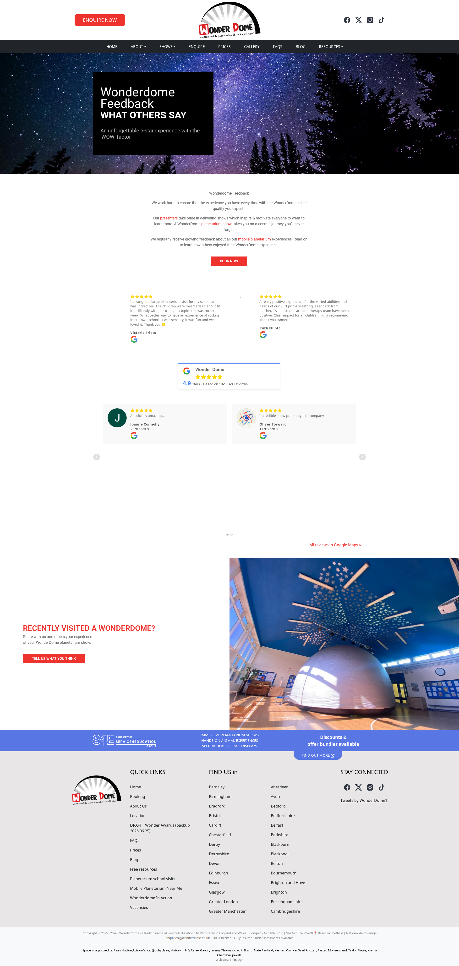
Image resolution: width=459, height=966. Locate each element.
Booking (137, 796)
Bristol (215, 815)
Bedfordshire (283, 815)
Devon (215, 863)
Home (111, 46)
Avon (275, 796)
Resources (329, 46)
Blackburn (280, 844)
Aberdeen (280, 787)
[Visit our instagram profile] (370, 20)
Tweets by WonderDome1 (363, 800)
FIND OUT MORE (316, 755)
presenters (169, 218)
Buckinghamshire (287, 901)
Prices (224, 46)
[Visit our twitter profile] (358, 20)
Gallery (252, 46)
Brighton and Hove (288, 882)
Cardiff (215, 825)
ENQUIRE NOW (100, 20)
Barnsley (216, 787)
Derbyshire (219, 854)
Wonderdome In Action (151, 898)
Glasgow (217, 892)
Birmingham (220, 796)
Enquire (197, 46)
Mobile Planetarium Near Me (156, 888)
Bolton (277, 863)
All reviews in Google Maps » (335, 544)
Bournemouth (283, 873)
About (137, 46)
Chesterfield (220, 834)
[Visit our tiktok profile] (381, 20)
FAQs (277, 46)
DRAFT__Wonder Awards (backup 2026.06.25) (160, 828)
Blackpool (280, 854)
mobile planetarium (254, 239)
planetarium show (216, 224)
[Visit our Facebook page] (347, 20)
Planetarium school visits (152, 878)
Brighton (279, 892)
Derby (214, 844)
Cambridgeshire (285, 911)
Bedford (278, 806)
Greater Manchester (227, 911)
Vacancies (139, 907)
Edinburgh (218, 873)
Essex (214, 882)
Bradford (217, 806)
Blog (301, 46)
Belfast (277, 825)
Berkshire (279, 834)
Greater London (223, 901)
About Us (138, 806)
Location (138, 815)
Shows (166, 46)
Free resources (143, 869)
